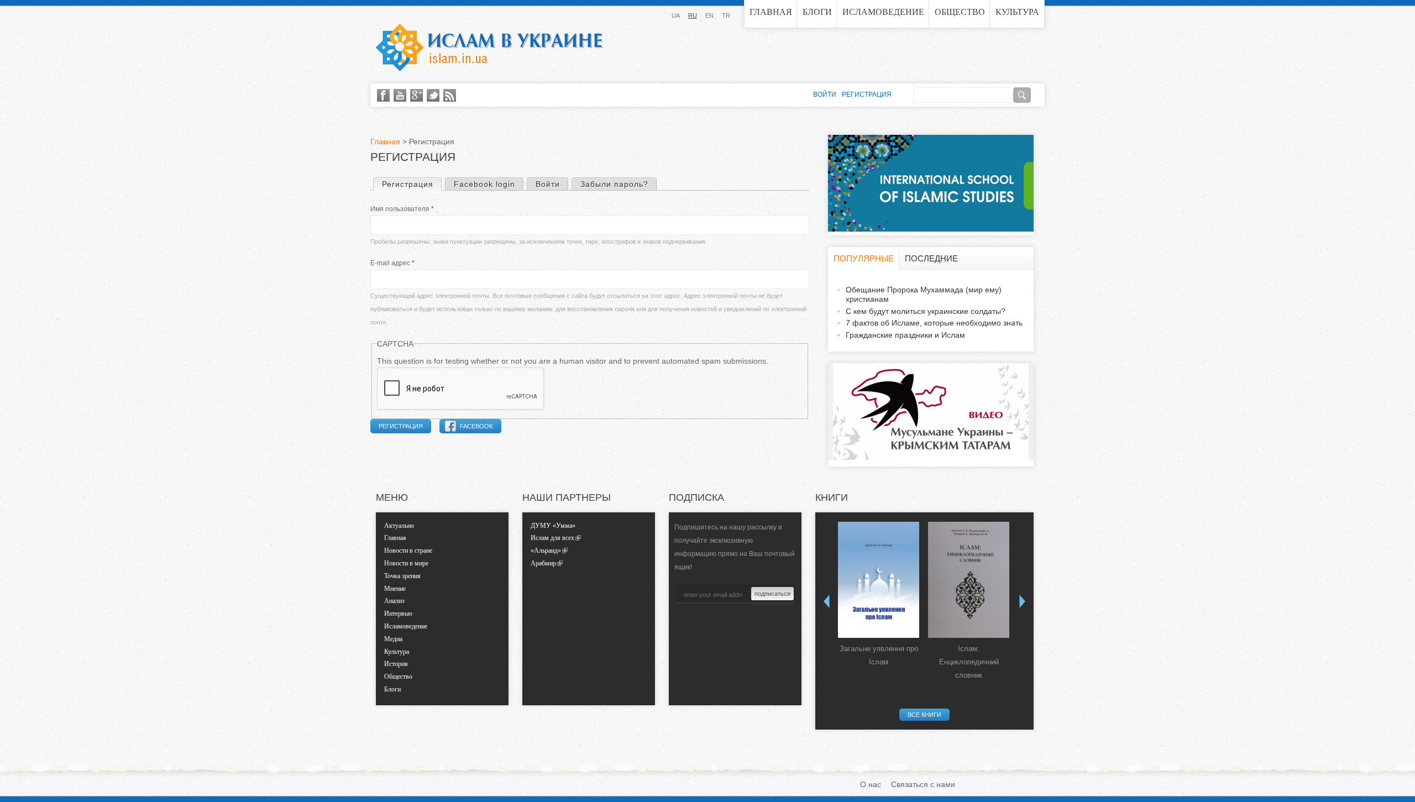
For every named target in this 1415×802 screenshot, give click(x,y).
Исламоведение (883, 12)
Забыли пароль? (614, 184)
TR (726, 15)
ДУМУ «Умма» (553, 526)
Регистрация (411, 184)
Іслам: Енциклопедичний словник (969, 661)
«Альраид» (546, 550)
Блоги (817, 12)
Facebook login (484, 184)
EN (709, 15)
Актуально (399, 526)
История (396, 664)
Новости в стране (408, 550)
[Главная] (489, 47)
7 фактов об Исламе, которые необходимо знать (934, 322)
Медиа (393, 639)
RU (692, 15)
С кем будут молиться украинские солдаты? (925, 311)
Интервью (398, 613)
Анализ (394, 601)
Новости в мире (406, 563)
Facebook (476, 426)
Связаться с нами (923, 784)
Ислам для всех (552, 538)
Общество (960, 12)
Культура (1017, 12)
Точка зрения (402, 576)
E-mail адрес (392, 263)
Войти (548, 184)
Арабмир (543, 563)
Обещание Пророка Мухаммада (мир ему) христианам (924, 294)
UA (676, 15)
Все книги (924, 714)
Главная (771, 12)
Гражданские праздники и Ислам (905, 335)
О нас (870, 784)
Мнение (395, 589)
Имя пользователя (402, 209)
